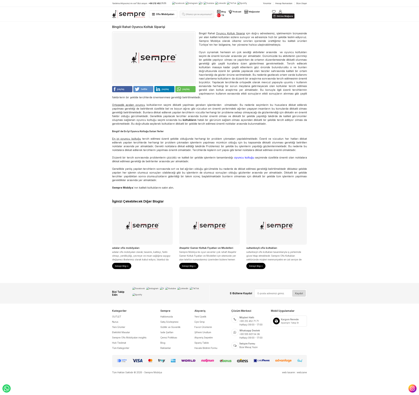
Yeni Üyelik (200, 316)
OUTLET (116, 316)
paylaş (120, 89)
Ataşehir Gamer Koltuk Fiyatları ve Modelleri (206, 247)
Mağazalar (254, 11)
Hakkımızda (166, 316)
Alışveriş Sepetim (203, 337)
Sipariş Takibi (201, 342)
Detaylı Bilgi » (121, 266)
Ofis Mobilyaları (165, 14)
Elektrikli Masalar (121, 332)
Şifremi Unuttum (202, 332)
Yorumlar (267, 3)
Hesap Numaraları (283, 3)
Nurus (115, 321)
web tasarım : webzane (294, 372)
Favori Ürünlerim (203, 327)
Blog (223, 11)
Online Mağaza (285, 16)
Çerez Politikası (168, 337)
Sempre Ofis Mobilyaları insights (129, 337)
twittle (144, 89)
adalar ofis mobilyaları (125, 247)
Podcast (237, 11)
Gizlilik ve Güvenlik (170, 327)
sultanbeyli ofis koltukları (261, 247)
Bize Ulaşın (301, 3)
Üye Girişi (199, 321)
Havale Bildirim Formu (205, 348)
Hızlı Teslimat (119, 342)
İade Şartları (166, 332)
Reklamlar (165, 348)
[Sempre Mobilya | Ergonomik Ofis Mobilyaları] (129, 14)
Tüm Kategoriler (120, 348)
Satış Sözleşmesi (169, 321)
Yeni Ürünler (118, 327)
